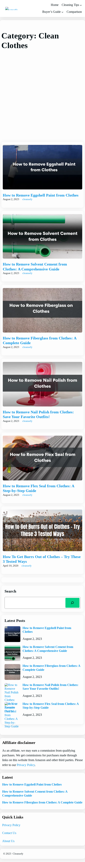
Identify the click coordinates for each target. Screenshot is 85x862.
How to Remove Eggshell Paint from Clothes (40, 195)
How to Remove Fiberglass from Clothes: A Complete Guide (39, 340)
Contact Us (9, 833)
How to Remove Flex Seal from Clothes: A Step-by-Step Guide (38, 488)
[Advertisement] (42, 96)
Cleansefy (18, 853)
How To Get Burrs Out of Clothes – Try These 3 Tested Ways (42, 559)
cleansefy (27, 199)
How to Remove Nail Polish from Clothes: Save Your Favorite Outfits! (38, 414)
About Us (8, 841)
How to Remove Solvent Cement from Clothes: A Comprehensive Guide (35, 266)
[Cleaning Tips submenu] (81, 5)
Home (55, 5)
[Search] (72, 603)
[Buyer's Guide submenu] (62, 12)
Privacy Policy (26, 765)
